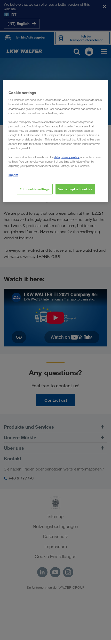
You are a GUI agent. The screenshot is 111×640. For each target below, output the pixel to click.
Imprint (13, 175)
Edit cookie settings (35, 189)
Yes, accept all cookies (75, 189)
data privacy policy (67, 157)
